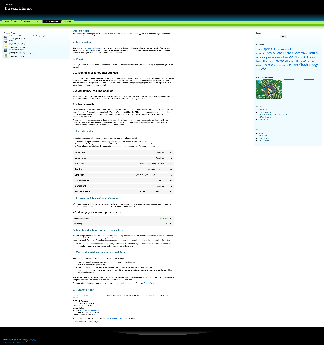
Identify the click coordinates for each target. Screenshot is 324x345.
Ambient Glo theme (14, 341)
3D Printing (259, 49)
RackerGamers (304, 61)
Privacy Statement (151, 283)
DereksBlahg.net (18, 8)
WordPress (31, 339)
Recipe (316, 61)
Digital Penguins (283, 49)
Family (270, 53)
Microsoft (299, 57)
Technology (309, 65)
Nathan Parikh (31, 341)
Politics (286, 61)
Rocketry (277, 65)
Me (290, 57)
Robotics (268, 64)
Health (313, 53)
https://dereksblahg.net (93, 48)
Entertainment (301, 49)
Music (259, 61)
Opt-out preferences (52, 21)
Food (279, 53)
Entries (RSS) (7, 342)
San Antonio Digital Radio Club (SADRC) (272, 115)
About (16, 21)
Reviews (259, 65)
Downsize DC (263, 110)
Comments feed (263, 138)
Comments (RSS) (19, 342)
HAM (305, 53)
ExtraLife (260, 53)
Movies (310, 57)
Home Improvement (267, 57)
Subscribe (67, 21)
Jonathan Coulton (264, 112)
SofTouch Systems (264, 117)
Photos (278, 61)
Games (298, 53)
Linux (285, 57)
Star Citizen (293, 64)
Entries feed (262, 136)
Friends (288, 53)
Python (293, 61)
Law (280, 58)
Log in (260, 133)
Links (37, 21)
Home (7, 21)
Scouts (283, 65)
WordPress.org (263, 140)
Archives (27, 21)
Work (264, 68)
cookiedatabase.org (114, 318)
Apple (266, 49)
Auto (273, 49)
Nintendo (268, 61)
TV (258, 68)
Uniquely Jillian (263, 119)
